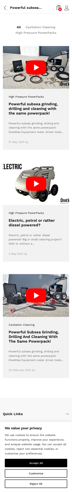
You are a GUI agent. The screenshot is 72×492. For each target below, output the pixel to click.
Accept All (36, 463)
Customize (36, 473)
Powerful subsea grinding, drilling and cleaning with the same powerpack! (33, 108)
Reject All (36, 483)
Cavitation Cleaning (40, 27)
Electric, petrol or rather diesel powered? (32, 222)
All (19, 27)
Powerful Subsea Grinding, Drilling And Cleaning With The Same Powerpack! (34, 337)
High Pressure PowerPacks (36, 33)
